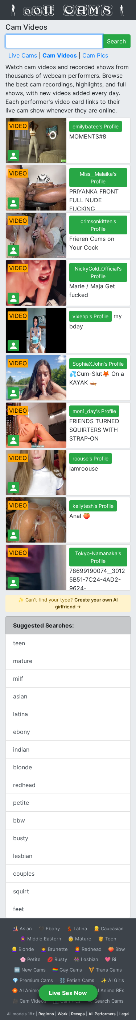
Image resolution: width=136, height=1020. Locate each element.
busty (20, 838)
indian (21, 749)
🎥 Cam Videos (29, 1001)
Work (62, 1013)
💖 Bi (110, 959)
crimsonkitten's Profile (98, 225)
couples (23, 873)
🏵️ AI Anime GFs (31, 990)
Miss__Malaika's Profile (98, 177)
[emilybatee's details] (13, 155)
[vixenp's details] (13, 345)
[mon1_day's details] (13, 440)
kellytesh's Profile (93, 506)
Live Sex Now (68, 992)
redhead (24, 785)
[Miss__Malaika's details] (13, 203)
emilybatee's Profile (96, 126)
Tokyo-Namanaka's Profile (98, 557)
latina (20, 714)
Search (116, 41)
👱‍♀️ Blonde (22, 949)
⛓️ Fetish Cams (76, 980)
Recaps (78, 1013)
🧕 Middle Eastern (40, 939)
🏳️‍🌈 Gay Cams (67, 970)
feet (18, 909)
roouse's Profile (90, 458)
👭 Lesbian (86, 959)
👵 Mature (79, 939)
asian (20, 696)
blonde (22, 767)
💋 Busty (57, 959)
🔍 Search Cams (105, 1001)
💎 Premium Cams (32, 980)
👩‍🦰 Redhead (88, 949)
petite (21, 802)
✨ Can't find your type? (68, 603)
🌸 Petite (30, 959)
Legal (124, 1013)
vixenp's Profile (90, 316)
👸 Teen (107, 939)
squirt (21, 891)
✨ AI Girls (112, 980)
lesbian (22, 855)
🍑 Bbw (116, 949)
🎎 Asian (22, 928)
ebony (21, 731)
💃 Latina (76, 928)
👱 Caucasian (109, 928)
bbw (19, 820)
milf (18, 678)
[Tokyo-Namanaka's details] (13, 582)
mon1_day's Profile (94, 411)
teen (19, 643)
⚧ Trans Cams (105, 970)
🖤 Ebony (49, 928)
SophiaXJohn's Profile (98, 364)
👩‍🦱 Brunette (54, 949)
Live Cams (22, 55)
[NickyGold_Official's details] (13, 298)
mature (22, 660)
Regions (46, 1013)
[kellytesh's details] (13, 535)
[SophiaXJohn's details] (13, 393)
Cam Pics (95, 55)
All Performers (102, 1013)
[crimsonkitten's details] (13, 250)
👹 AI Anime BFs (105, 990)
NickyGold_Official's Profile (98, 272)
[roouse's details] (13, 487)
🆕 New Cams (30, 970)
